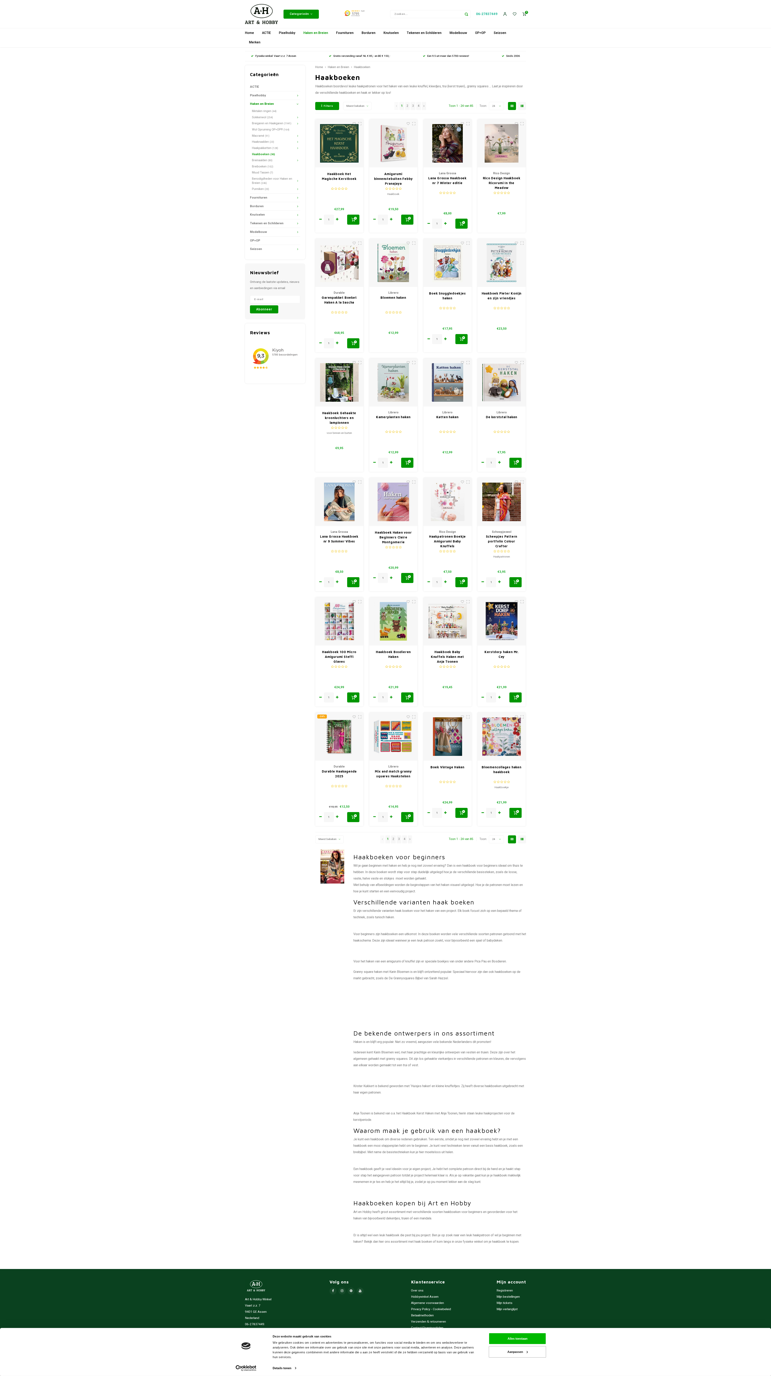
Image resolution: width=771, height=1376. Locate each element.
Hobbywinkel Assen (425, 1296)
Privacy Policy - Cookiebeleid (431, 1309)
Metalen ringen (264, 111)
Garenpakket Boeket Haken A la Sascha (339, 300)
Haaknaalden (263, 142)
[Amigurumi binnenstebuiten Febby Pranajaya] (393, 143)
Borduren (368, 33)
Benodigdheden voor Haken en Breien (272, 181)
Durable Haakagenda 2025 (339, 774)
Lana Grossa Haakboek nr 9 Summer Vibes (339, 539)
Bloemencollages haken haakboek (501, 769)
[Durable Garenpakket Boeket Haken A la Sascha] (339, 263)
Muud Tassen (262, 172)
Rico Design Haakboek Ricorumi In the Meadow (501, 183)
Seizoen (500, 33)
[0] (524, 14)
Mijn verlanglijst (507, 1309)
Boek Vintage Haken (447, 767)
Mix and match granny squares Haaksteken (393, 774)
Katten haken (447, 417)
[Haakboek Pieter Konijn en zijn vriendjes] (501, 263)
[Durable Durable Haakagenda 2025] (339, 736)
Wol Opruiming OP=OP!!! (270, 129)
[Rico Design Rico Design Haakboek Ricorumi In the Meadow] (501, 143)
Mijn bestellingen (508, 1296)
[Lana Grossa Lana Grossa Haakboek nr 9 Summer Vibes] (339, 502)
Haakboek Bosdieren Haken (393, 654)
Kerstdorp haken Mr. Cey (501, 654)
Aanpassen (515, 1351)
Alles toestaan (517, 1338)
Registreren (505, 1290)
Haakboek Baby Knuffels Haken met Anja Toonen (447, 656)
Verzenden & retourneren (428, 1321)
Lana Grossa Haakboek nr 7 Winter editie (447, 180)
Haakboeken (263, 154)
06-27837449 (487, 13)
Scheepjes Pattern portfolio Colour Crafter (501, 541)
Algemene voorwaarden (427, 1303)
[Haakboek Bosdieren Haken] (393, 621)
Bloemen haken (393, 297)
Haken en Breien (315, 33)
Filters (328, 106)
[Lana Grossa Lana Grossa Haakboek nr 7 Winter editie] (447, 143)
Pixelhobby (287, 33)
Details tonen (282, 1368)
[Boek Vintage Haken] (447, 736)
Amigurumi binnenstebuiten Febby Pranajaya (393, 178)
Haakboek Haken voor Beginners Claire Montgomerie (393, 537)
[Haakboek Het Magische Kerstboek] (339, 143)
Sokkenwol (262, 117)
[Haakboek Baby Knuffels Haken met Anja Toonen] (447, 621)
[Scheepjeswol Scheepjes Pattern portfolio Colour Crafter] (501, 502)
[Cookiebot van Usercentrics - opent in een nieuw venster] (246, 1368)
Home (249, 33)
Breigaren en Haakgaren (271, 123)
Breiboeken (262, 166)
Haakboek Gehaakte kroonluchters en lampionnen (339, 417)
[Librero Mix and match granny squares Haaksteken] (393, 736)
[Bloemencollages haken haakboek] (501, 736)
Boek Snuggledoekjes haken (447, 296)
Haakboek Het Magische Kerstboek (339, 176)
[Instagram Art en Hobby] (342, 1290)
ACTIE (266, 33)
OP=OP (480, 33)
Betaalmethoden (422, 1315)
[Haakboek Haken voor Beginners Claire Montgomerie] (393, 502)
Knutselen (391, 33)
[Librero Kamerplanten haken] (393, 382)
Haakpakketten (265, 148)
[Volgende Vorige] (424, 106)
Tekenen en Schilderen (424, 33)
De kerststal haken (501, 417)
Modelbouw (458, 33)
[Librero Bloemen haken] (393, 263)
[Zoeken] (466, 14)
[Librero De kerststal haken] (501, 382)
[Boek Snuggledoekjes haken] (447, 263)
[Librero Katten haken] (447, 382)
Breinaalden (262, 160)
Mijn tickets (504, 1303)
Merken (254, 42)
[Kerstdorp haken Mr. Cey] (501, 621)
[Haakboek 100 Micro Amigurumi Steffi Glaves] (339, 621)
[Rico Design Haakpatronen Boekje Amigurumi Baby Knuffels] (447, 502)
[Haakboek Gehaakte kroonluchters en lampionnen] (339, 382)
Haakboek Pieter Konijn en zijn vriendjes (502, 296)
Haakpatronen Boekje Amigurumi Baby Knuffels (447, 541)
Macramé (260, 136)
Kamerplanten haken (393, 417)
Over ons (417, 1290)
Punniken (260, 189)
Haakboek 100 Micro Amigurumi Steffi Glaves (339, 656)
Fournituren (345, 33)
